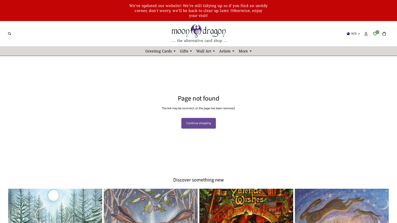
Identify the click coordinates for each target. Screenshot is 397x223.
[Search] (9, 33)
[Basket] (384, 33)
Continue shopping (198, 123)
